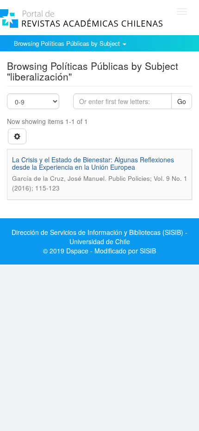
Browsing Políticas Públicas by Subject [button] (68, 43)
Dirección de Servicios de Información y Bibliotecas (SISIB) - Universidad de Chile (99, 237)
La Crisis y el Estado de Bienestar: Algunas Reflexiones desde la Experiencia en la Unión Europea (93, 163)
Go (181, 101)
